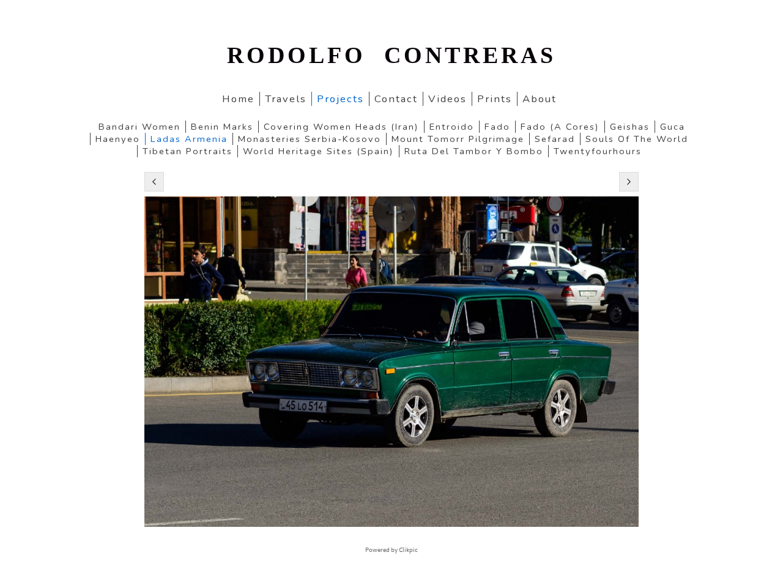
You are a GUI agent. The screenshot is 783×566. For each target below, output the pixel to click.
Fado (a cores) (560, 127)
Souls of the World (636, 139)
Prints (494, 99)
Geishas (630, 127)
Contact (396, 99)
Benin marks (222, 127)
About (539, 99)
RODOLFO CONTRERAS (391, 55)
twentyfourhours (598, 151)
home (238, 99)
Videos (447, 99)
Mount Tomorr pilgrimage (458, 139)
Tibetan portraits (187, 151)
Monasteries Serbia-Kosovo (309, 139)
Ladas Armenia (189, 139)
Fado (497, 127)
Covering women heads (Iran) (341, 127)
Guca (672, 127)
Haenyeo (117, 139)
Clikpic (408, 550)
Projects (340, 99)
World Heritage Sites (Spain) (318, 151)
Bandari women (139, 127)
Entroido (451, 127)
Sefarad (555, 139)
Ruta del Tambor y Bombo (473, 151)
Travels (285, 99)
